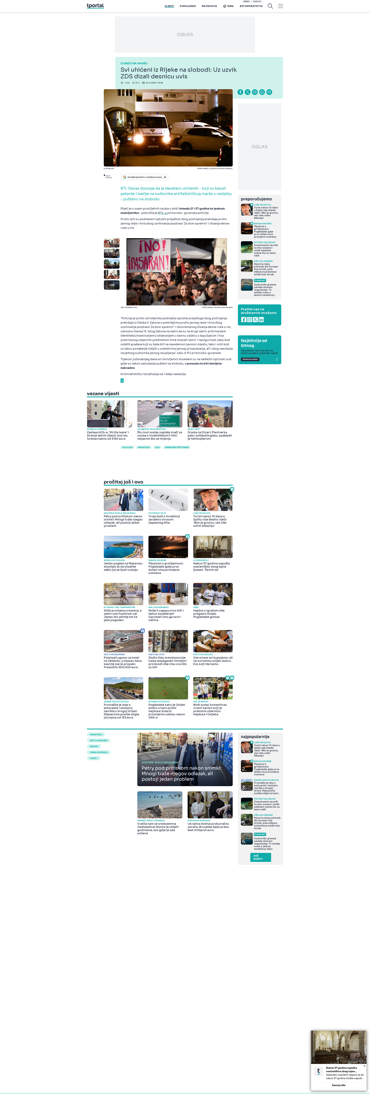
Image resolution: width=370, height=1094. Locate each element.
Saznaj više (339, 1085)
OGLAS (185, 34)
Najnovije (209, 6)
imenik (246, 1)
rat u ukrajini (98, 740)
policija (127, 447)
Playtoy (257, 1)
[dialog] (339, 1061)
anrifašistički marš (177, 447)
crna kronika (98, 752)
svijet (93, 758)
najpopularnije (255, 736)
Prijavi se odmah (250, 359)
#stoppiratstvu (251, 6)
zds (157, 447)
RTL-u (162, 213)
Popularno (188, 6)
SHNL (230, 6)
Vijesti (169, 6)
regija (94, 746)
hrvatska (144, 447)
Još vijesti (258, 857)
